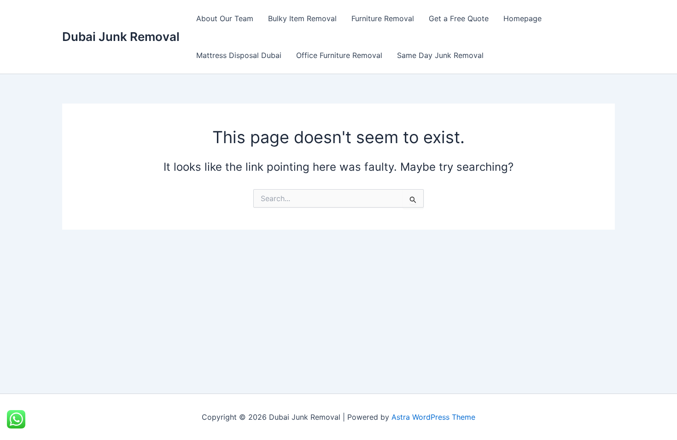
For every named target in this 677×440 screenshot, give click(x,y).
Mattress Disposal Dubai (238, 55)
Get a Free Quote (459, 18)
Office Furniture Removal (339, 55)
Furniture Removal (382, 18)
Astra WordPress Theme (433, 417)
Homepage (522, 18)
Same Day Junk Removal (440, 55)
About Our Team (224, 18)
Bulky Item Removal (302, 18)
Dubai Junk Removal (121, 36)
